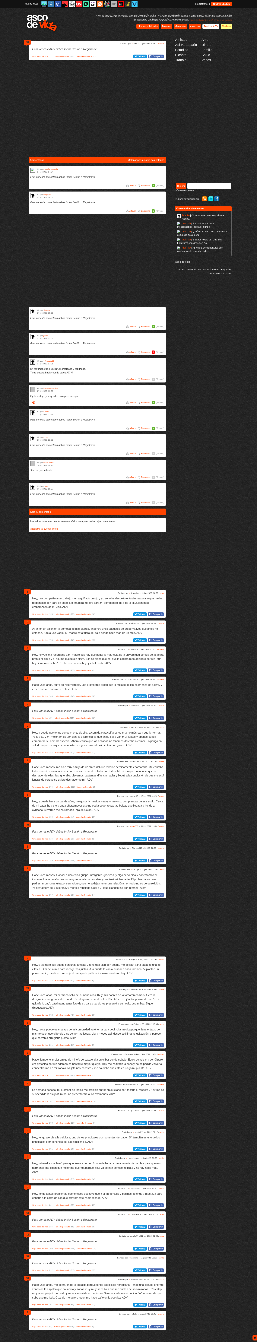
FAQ (223, 269)
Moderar (226, 26)
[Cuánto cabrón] (72, 4)
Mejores (166, 26)
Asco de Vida (182, 261)
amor (162, 593)
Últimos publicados (148, 26)
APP (228, 269)
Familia (206, 50)
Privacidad (203, 269)
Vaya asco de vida (40, 56)
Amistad (181, 40)
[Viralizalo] (135, 4)
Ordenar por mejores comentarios (146, 160)
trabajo (161, 1054)
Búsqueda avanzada (185, 190)
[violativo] (32, 311)
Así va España (186, 45)
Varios (206, 60)
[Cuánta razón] (44, 4)
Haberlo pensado (62, 56)
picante (161, 44)
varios (161, 796)
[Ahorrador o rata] (128, 4)
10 (27, 42)
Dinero (206, 45)
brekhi (46, 412)
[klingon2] (32, 195)
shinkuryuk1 (48, 463)
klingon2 (47, 194)
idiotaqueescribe (50, 388)
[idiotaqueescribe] (32, 389)
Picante (180, 55)
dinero (161, 1188)
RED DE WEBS (31, 4)
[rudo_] (32, 487)
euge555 (134, 826)
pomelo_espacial (50, 169)
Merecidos (180, 26)
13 (27, 988)
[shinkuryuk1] (32, 463)
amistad (160, 762)
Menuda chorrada (84, 56)
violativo (46, 310)
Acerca (182, 269)
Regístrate (201, 3)
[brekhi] (32, 412)
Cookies (215, 269)
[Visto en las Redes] (58, 4)
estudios (160, 649)
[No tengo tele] (107, 4)
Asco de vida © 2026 (220, 273)
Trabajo (180, 60)
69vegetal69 (48, 361)
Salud (205, 55)
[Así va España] (65, 4)
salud (162, 727)
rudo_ (47, 486)
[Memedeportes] (51, 4)
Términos (192, 269)
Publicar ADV (211, 26)
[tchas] (32, 438)
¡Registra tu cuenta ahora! (44, 528)
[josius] (32, 336)
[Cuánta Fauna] (100, 4)
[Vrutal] (79, 4)
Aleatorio (195, 26)
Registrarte (90, 49)
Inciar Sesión (72, 49)
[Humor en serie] (93, 4)
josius (45, 336)
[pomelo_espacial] (32, 170)
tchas (45, 437)
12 (27, 1234)
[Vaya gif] (114, 4)
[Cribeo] (86, 4)
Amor (205, 40)
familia (161, 990)
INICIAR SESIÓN (221, 4)
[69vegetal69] (32, 362)
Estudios (181, 50)
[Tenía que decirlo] (121, 4)
